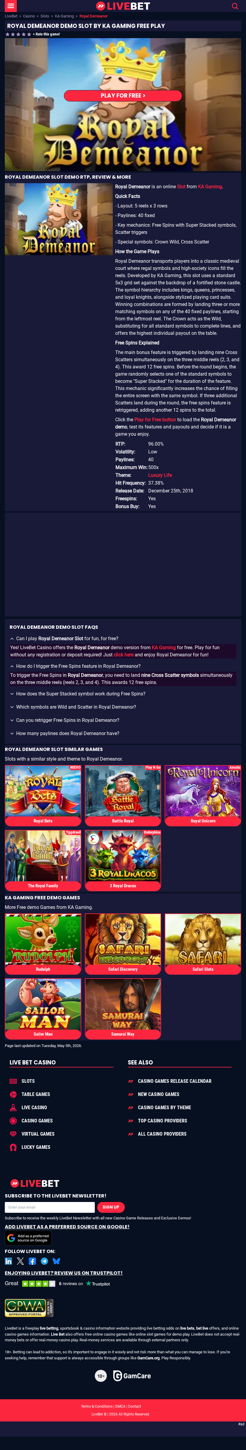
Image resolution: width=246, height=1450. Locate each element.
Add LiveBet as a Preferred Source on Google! (67, 1226)
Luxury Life (160, 475)
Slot (181, 186)
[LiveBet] (123, 6)
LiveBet (11, 16)
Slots (44, 16)
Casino (29, 16)
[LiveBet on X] (20, 1261)
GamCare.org (148, 1358)
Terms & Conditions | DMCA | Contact (123, 1406)
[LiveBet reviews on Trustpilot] (62, 1283)
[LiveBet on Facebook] (32, 1261)
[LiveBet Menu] (11, 6)
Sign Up (111, 1207)
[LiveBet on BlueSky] (56, 1261)
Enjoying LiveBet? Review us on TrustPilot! (64, 1273)
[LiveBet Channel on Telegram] (44, 1261)
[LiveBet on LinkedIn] (8, 1261)
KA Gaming (64, 16)
